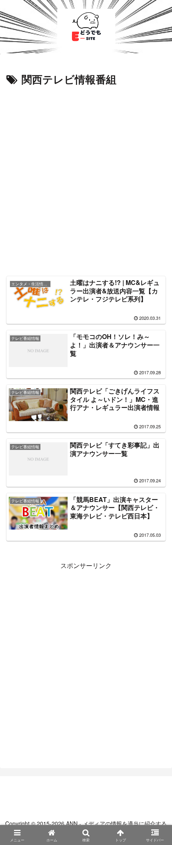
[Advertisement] (86, 178)
